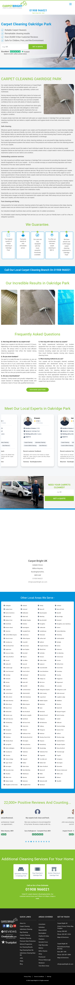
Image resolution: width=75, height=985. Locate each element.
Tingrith (58, 755)
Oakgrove (42, 719)
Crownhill (24, 642)
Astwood (24, 609)
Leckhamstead (26, 689)
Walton (24, 762)
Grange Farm (25, 667)
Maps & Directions (63, 937)
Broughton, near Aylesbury (63, 624)
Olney (6, 726)
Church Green (9, 638)
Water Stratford (43, 766)
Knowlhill (24, 686)
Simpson (41, 741)
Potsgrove (42, 730)
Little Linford (8, 697)
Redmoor (41, 733)
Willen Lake (59, 773)
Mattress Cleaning (25, 938)
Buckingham (25, 627)
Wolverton (25, 781)
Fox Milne (25, 660)
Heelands (7, 678)
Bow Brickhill (42, 620)
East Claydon (25, 649)
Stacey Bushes (26, 744)
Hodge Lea (42, 678)
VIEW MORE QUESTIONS (38, 390)
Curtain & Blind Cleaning (30, 445)
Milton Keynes (26, 704)
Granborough (8, 667)
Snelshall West (60, 741)
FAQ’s (21, 961)
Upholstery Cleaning (40, 442)
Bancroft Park (60, 609)
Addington (8, 605)
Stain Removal (6, 445)
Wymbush (42, 784)
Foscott (7, 660)
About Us (23, 923)
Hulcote (7, 682)
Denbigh (58, 642)
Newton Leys (8, 715)
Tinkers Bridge (9, 759)
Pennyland (8, 730)
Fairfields (42, 653)
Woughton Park (26, 784)
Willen (41, 773)
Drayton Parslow (43, 645)
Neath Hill (59, 708)
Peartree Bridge (60, 726)
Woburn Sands (9, 781)
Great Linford (25, 671)
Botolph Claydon (26, 620)
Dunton (58, 645)
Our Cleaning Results (26, 947)
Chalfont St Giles (44, 936)
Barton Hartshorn (9, 613)
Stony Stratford (60, 748)
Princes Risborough (44, 960)
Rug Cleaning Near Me (26, 950)
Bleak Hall (25, 616)
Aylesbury (42, 927)
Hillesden (24, 678)
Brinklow (24, 624)
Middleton (59, 700)
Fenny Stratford (9, 656)
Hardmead (25, 675)
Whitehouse (25, 773)
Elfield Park (42, 649)
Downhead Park (9, 645)
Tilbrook (24, 755)
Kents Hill (24, 682)
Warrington (59, 762)
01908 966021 (38, 10)
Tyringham (59, 759)
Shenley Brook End (27, 737)
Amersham (42, 924)
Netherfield (8, 711)
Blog (21, 964)
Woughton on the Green (11, 784)
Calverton (7, 631)
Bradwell (58, 620)
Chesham (41, 939)
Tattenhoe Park (43, 751)
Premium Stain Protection (28, 941)
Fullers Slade (42, 660)
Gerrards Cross (43, 942)
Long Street (42, 697)
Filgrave (24, 656)
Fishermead (59, 656)
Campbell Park (26, 631)
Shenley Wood (9, 741)
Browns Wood (9, 627)
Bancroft (41, 609)
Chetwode (42, 634)
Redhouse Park (26, 733)
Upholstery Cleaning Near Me (27, 954)
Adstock (24, 605)
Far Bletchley (59, 653)
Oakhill (58, 719)
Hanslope (7, 675)
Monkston (42, 704)
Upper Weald (8, 762)
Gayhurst (41, 664)
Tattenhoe (25, 751)
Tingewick (42, 755)
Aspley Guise (8, 609)
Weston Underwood (61, 770)
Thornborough (60, 751)
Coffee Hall (42, 638)
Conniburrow (8, 642)
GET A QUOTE (38, 47)
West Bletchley (26, 770)
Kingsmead (59, 682)
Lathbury (41, 686)
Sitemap (49, 976)
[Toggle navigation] (70, 4)
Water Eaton (25, 766)
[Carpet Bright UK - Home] (15, 4)
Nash (40, 708)
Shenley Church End (44, 737)
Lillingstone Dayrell (44, 689)
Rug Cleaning (24, 932)
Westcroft (42, 770)
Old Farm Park (26, 722)
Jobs (21, 958)
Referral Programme (26, 944)
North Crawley (60, 715)
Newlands (42, 711)
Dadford (41, 642)
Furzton (58, 660)
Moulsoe (58, 704)
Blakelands (8, 616)
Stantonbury (42, 744)
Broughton (42, 624)
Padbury (41, 726)
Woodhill (58, 781)
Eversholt (24, 653)
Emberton (59, 649)
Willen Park (8, 777)
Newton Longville (26, 715)
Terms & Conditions (39, 976)
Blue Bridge (59, 616)
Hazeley (58, 675)
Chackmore (25, 634)
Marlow (41, 948)
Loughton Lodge (60, 697)
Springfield (8, 744)
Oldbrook (58, 722)
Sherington (25, 741)
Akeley (41, 605)
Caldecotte (42, 627)
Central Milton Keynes (11, 634)
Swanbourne (8, 751)
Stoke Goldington (9, 748)
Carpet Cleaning (28, 442)
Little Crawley (43, 693)
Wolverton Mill (43, 781)
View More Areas (44, 966)
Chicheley (59, 634)
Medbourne (25, 700)
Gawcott (24, 664)
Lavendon (59, 686)
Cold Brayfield (60, 638)
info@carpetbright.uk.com (37, 582)
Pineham (24, 730)
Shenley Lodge (60, 737)
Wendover (42, 963)
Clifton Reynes (26, 638)
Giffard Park (59, 664)
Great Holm (59, 667)
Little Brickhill (26, 693)
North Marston (9, 719)
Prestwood (42, 957)
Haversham (42, 675)
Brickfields (8, 624)
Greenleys (59, 671)
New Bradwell (26, 711)
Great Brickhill (43, 667)
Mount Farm (8, 708)
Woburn (58, 777)
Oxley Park (25, 726)
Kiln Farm (42, 682)
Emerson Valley (9, 653)
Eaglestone (8, 649)
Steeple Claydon (60, 744)
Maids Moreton (9, 700)
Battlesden (25, 613)
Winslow (24, 777)
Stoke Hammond (26, 748)
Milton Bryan (8, 704)
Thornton (7, 755)
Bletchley (41, 616)
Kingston (7, 686)
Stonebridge (42, 748)
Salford (58, 733)
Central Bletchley (60, 631)
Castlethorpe (42, 631)
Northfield (25, 719)
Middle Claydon (43, 700)
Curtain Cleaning (25, 935)
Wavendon (59, 766)
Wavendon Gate (9, 770)
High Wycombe (43, 945)
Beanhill (58, 613)
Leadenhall (8, 689)
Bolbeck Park (8, 620)
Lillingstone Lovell (61, 689)
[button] (26, 841)
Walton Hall (42, 762)
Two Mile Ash (43, 759)
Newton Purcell (43, 715)
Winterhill (41, 777)
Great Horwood (9, 671)
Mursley (24, 708)
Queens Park (59, 730)
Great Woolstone (43, 671)
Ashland (58, 605)
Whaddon (7, 773)
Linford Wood (8, 693)
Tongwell (24, 759)
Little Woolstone (26, 697)
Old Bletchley (8, 722)
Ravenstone (8, 733)
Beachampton (43, 613)
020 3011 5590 (66, 954)
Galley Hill (8, 664)
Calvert (58, 627)
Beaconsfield (42, 930)
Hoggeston (59, 678)
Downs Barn (25, 645)
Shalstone (8, 737)
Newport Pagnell (60, 711)
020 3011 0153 (66, 934)
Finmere (41, 656)
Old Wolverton (43, 722)
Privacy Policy (27, 976)
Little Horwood (60, 693)
